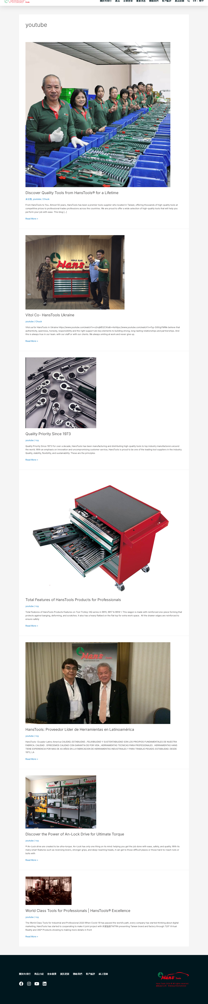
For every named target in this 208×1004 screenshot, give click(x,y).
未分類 (28, 199)
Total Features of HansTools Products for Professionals (73, 599)
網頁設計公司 (161, 986)
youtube (37, 199)
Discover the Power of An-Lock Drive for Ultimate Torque (74, 834)
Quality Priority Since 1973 (48, 434)
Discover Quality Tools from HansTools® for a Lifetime (71, 193)
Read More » (31, 218)
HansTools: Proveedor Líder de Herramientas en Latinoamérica (79, 729)
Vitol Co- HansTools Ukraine (49, 315)
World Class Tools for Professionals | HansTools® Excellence (77, 910)
